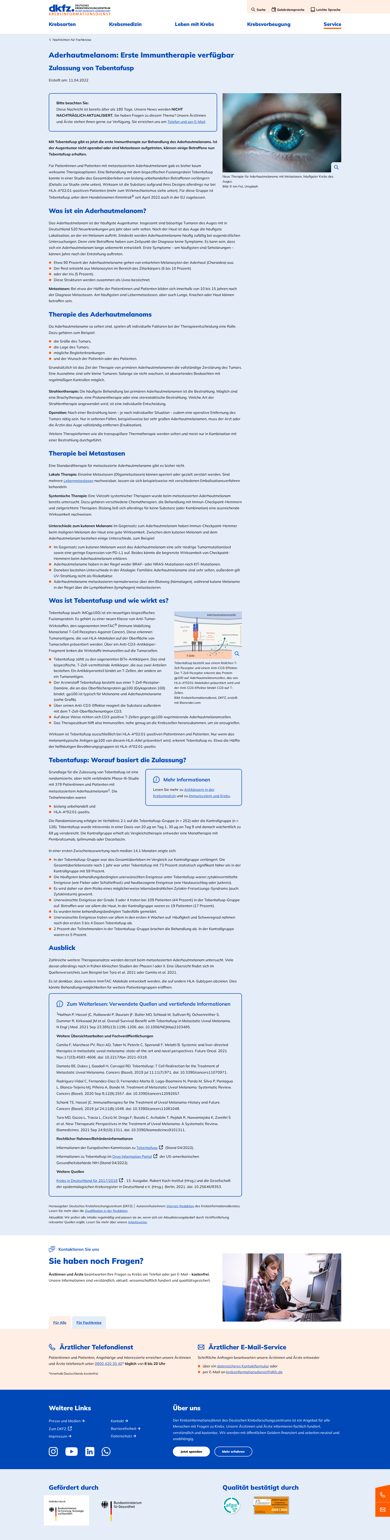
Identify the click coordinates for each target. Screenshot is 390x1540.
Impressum (58, 1436)
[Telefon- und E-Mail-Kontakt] (382, 1500)
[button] (258, 10)
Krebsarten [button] (62, 24)
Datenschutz (121, 1436)
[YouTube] (71, 1451)
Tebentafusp (147, 1147)
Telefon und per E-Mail (186, 121)
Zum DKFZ (57, 1429)
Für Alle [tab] (59, 1322)
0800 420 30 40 (108, 1363)
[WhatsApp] (106, 1451)
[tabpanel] (195, 1359)
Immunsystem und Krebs (209, 796)
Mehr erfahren (233, 1452)
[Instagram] (55, 1451)
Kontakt (117, 1421)
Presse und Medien (65, 1421)
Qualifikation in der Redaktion (106, 1211)
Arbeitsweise (137, 1222)
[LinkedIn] (90, 1451)
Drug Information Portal (132, 1156)
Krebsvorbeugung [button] (268, 24)
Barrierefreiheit (123, 1428)
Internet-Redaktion (180, 1206)
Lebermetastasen (78, 480)
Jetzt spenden (191, 1452)
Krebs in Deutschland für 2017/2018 (87, 1180)
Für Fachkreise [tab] (89, 1322)
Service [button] (332, 24)
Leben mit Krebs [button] (194, 24)
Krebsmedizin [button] (125, 24)
